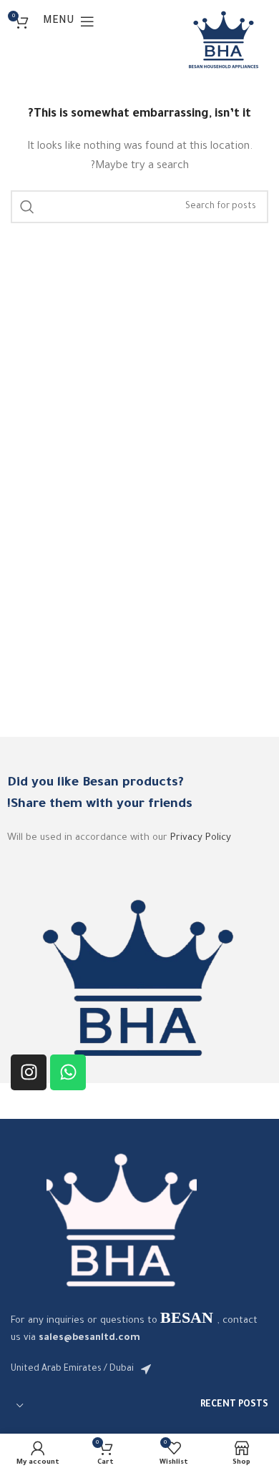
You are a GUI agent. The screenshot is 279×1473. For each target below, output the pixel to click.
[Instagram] (28, 1072)
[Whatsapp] (68, 1072)
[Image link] (121, 1219)
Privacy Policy (200, 838)
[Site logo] (223, 39)
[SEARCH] (27, 206)
